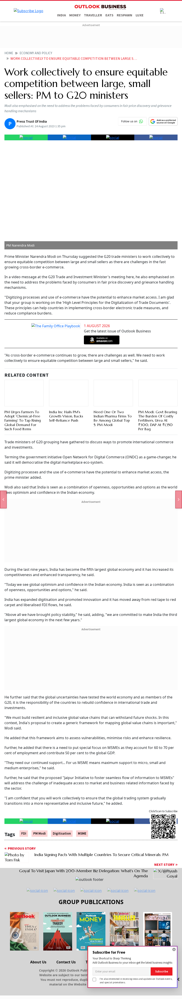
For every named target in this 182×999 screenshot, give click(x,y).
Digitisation (62, 833)
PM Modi (39, 833)
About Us (38, 962)
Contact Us (66, 962)
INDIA (61, 15)
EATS (109, 15)
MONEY (75, 15)
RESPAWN (124, 15)
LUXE (140, 15)
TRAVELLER (93, 15)
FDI (23, 833)
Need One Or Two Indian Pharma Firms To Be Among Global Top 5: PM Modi (113, 418)
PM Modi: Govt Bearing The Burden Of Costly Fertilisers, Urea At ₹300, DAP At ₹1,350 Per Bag (157, 420)
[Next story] (178, 499)
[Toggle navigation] (162, 11)
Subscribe (161, 971)
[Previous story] (3, 499)
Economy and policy (36, 53)
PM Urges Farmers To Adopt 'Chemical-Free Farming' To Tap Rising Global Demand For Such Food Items (22, 420)
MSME (82, 833)
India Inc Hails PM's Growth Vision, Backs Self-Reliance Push (66, 416)
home (8, 53)
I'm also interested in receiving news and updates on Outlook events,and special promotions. (136, 980)
